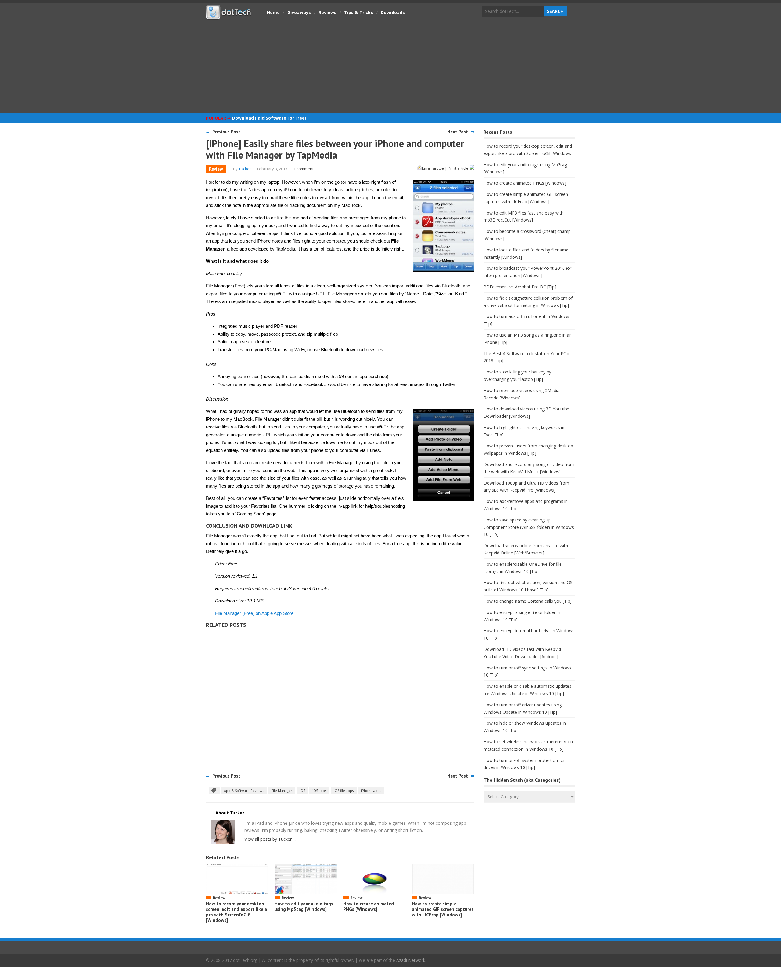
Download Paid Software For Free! (269, 118)
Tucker (245, 168)
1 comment (303, 168)
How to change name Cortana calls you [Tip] (528, 601)
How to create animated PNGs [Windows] (368, 906)
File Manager (281, 790)
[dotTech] (229, 16)
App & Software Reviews (244, 790)
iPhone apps (371, 790)
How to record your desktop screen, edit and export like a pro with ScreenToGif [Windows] (236, 912)
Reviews (328, 12)
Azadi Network (410, 960)
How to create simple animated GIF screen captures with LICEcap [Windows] (442, 909)
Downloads (393, 12)
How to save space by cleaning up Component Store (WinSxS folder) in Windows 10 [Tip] (529, 527)
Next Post (457, 132)
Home (273, 12)
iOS (302, 790)
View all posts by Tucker (270, 839)
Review (216, 169)
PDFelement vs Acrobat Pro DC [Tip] (520, 287)
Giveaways (299, 12)
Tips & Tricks (358, 12)
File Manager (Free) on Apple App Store (254, 613)
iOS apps (319, 790)
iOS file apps (344, 790)
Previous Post (226, 132)
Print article (459, 168)
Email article (433, 168)
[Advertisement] (390, 65)
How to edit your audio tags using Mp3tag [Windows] (304, 906)
